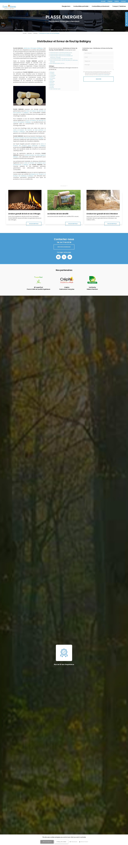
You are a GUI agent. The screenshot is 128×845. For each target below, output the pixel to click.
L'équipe (109, 1)
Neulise (52, 82)
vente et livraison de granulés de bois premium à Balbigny (29, 111)
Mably (51, 79)
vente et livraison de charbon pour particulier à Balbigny (29, 144)
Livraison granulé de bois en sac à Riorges (24, 214)
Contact (123, 1)
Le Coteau (52, 78)
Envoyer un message (64, 247)
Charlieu (52, 73)
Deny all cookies (61, 841)
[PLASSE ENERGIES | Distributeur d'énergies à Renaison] (9, 6)
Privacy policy (84, 841)
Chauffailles (53, 75)
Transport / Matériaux (119, 6)
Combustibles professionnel (100, 6)
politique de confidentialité (103, 74)
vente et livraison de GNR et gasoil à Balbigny (29, 156)
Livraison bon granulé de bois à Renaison (102, 214)
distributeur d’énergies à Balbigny (33, 48)
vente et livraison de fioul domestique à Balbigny (29, 138)
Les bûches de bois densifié (57, 214)
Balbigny (35, 33)
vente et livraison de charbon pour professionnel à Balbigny (29, 163)
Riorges (52, 85)
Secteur (30, 33)
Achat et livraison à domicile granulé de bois (61, 52)
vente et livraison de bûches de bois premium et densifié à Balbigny (29, 130)
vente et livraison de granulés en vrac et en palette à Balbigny (29, 121)
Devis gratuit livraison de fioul (57, 63)
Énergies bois (66, 6)
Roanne (52, 87)
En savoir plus (33, 224)
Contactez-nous (108, 30)
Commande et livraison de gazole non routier (61, 58)
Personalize (74, 841)
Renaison (52, 84)
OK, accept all (47, 841)
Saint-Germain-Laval (55, 89)
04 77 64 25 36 (19, 30)
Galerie (116, 1)
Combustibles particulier (80, 6)
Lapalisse (52, 76)
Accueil (103, 1)
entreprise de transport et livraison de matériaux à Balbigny (29, 175)
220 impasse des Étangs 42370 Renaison (65, 30)
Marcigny (52, 81)
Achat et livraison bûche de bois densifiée (60, 54)
